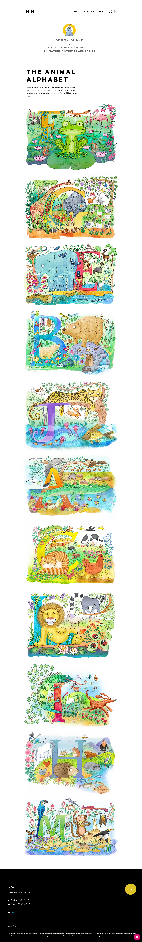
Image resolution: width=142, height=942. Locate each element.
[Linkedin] (13, 912)
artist (90, 51)
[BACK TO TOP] (130, 889)
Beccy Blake (70, 40)
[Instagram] (110, 11)
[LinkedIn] (115, 11)
